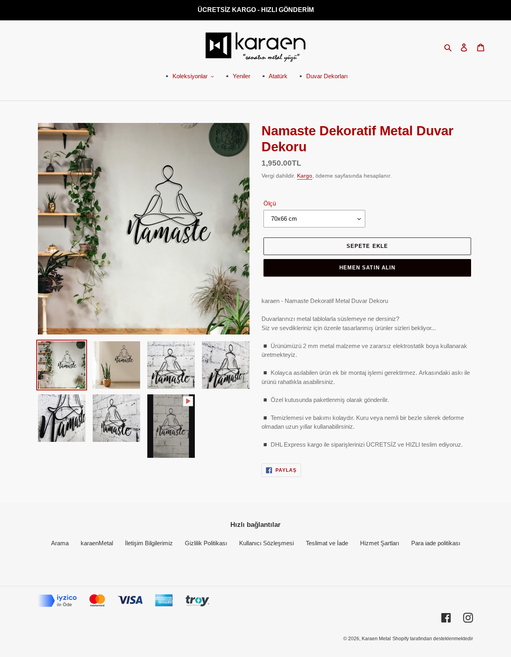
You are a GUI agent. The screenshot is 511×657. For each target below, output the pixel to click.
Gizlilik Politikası (206, 543)
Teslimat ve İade (327, 543)
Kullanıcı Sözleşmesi (266, 543)
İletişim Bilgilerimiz (149, 543)
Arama (60, 543)
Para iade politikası (435, 543)
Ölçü (269, 203)
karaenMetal (97, 543)
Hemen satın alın (367, 268)
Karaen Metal (376, 638)
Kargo (304, 175)
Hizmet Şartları (379, 543)
